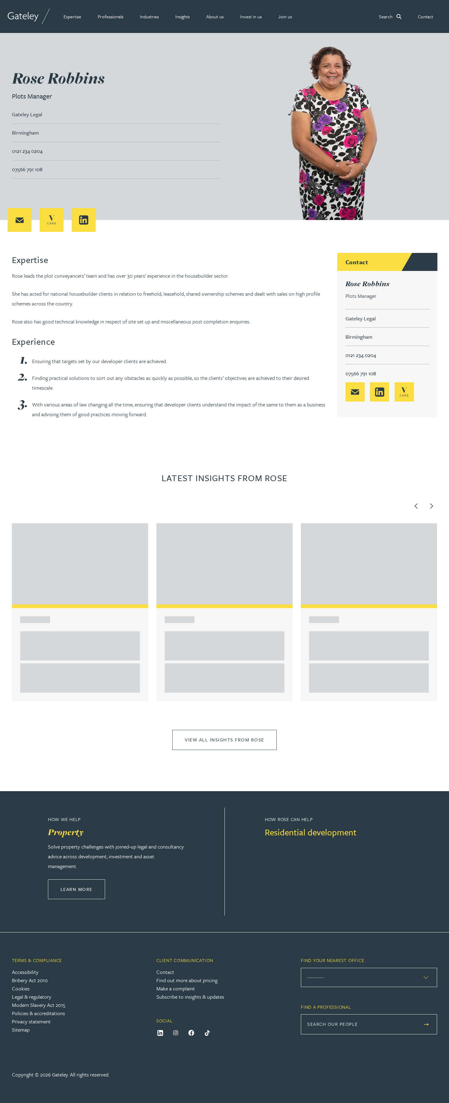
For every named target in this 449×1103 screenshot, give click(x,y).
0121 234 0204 (27, 151)
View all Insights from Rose (224, 739)
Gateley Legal (27, 114)
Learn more (82, 888)
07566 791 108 (27, 169)
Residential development (310, 832)
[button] (72, 16)
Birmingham (25, 132)
